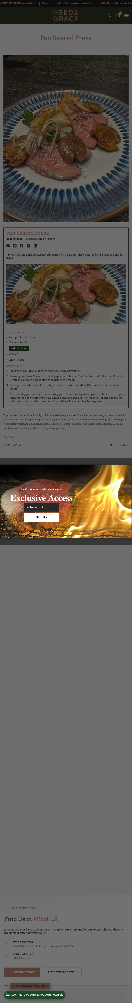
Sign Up (41, 517)
